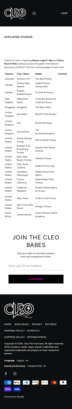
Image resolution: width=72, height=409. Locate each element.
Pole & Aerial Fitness (45, 140)
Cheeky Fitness (43, 158)
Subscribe (36, 279)
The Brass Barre (43, 107)
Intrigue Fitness (43, 206)
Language (9, 360)
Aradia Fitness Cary (45, 165)
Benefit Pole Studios (45, 114)
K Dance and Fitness (45, 198)
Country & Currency (14, 366)
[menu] (34, 13)
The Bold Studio (43, 78)
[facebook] (5, 373)
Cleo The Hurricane (34, 343)
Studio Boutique (43, 122)
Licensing (39, 67)
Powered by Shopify (14, 396)
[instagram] (14, 373)
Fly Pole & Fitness (44, 92)
